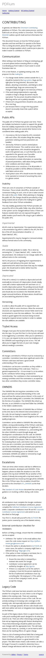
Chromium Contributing (29, 28)
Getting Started (13, 11)
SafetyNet (5, 13)
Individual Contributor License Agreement (27, 507)
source (41, 654)
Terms (25, 654)
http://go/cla (30, 566)
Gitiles (13, 654)
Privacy (19, 654)
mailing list (18, 74)
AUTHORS (34, 518)
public (16, 195)
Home (4, 11)
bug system (27, 80)
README (5, 35)
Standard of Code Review (14, 489)
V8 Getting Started (27, 11)
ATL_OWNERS (26, 484)
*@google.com (23, 551)
